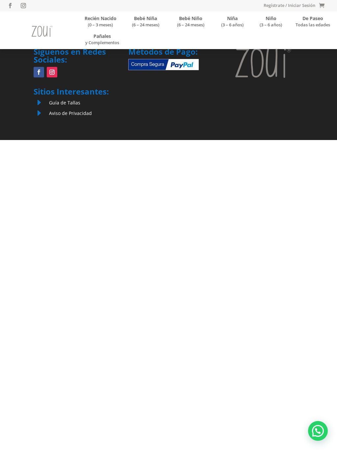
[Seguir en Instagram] (23, 5)
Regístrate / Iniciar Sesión (289, 5)
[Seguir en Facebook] (10, 5)
